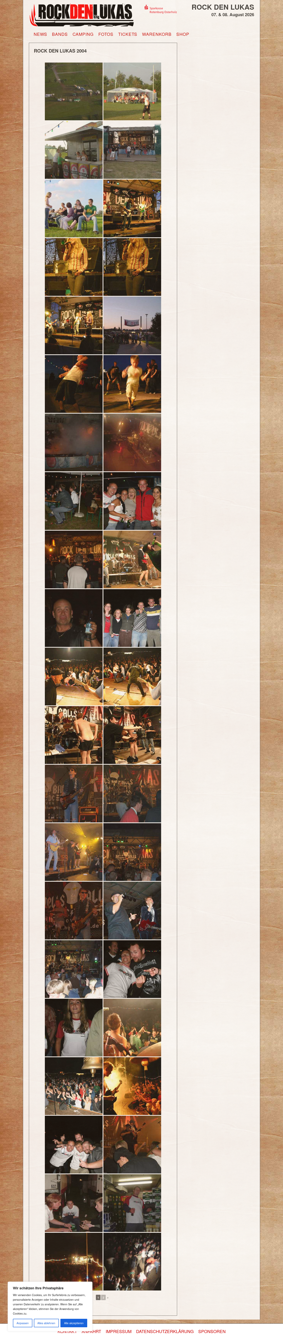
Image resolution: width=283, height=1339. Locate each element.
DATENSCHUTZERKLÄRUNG (165, 1331)
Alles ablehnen (46, 1323)
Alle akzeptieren (74, 1323)
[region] (50, 1306)
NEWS (40, 34)
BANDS (60, 34)
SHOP (182, 34)
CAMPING (83, 34)
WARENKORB (157, 34)
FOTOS (105, 34)
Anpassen (23, 1323)
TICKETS (127, 34)
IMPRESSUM (118, 1331)
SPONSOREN (212, 1331)
